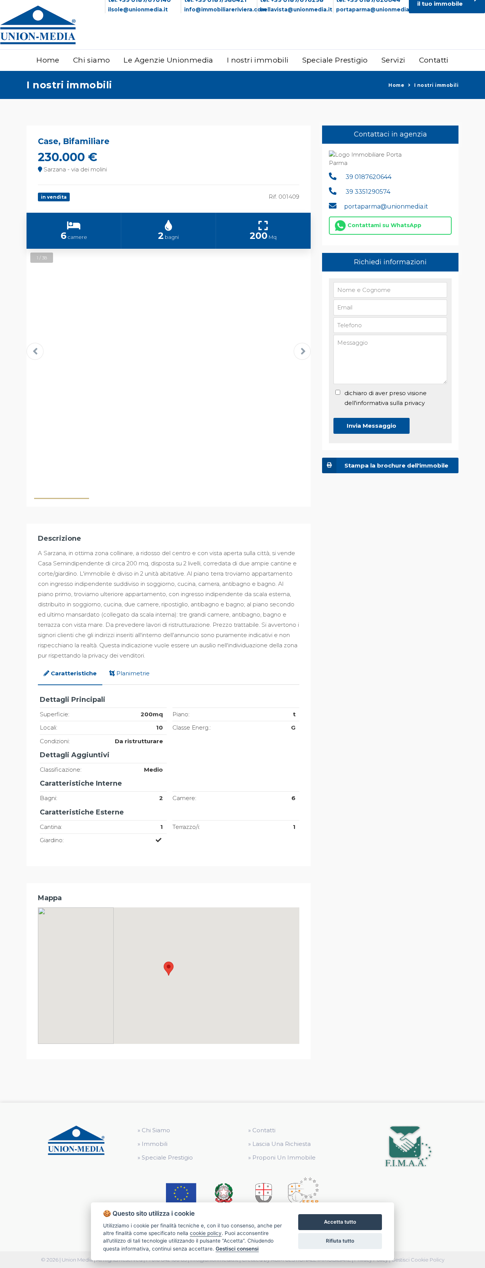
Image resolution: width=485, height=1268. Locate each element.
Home (47, 60)
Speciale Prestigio (335, 60)
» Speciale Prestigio (165, 1157)
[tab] (70, 674)
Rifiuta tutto (340, 1241)
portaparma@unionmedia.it (375, 9)
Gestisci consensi (237, 1249)
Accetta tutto (340, 1222)
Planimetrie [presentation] (133, 673)
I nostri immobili (258, 60)
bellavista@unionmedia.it (296, 9)
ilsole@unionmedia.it (138, 9)
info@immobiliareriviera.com (225, 9)
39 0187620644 (367, 176)
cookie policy (206, 1233)
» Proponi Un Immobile (282, 1157)
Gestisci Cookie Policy (417, 1260)
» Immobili (152, 1143)
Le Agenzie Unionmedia (168, 60)
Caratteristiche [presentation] (74, 673)
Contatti (434, 60)
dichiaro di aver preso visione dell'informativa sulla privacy (385, 397)
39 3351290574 (367, 191)
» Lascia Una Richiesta (279, 1143)
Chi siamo (91, 60)
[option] (169, 353)
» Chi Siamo (154, 1130)
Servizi (393, 60)
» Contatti (261, 1130)
